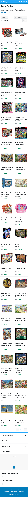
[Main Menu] (2, 2)
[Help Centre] (19, 2)
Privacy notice (21, 491)
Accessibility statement (14, 494)
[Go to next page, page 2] (25, 429)
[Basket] (24, 2)
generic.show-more (5, 12)
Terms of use (6, 491)
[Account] (22, 2)
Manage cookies (13, 491)
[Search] (26, 2)
